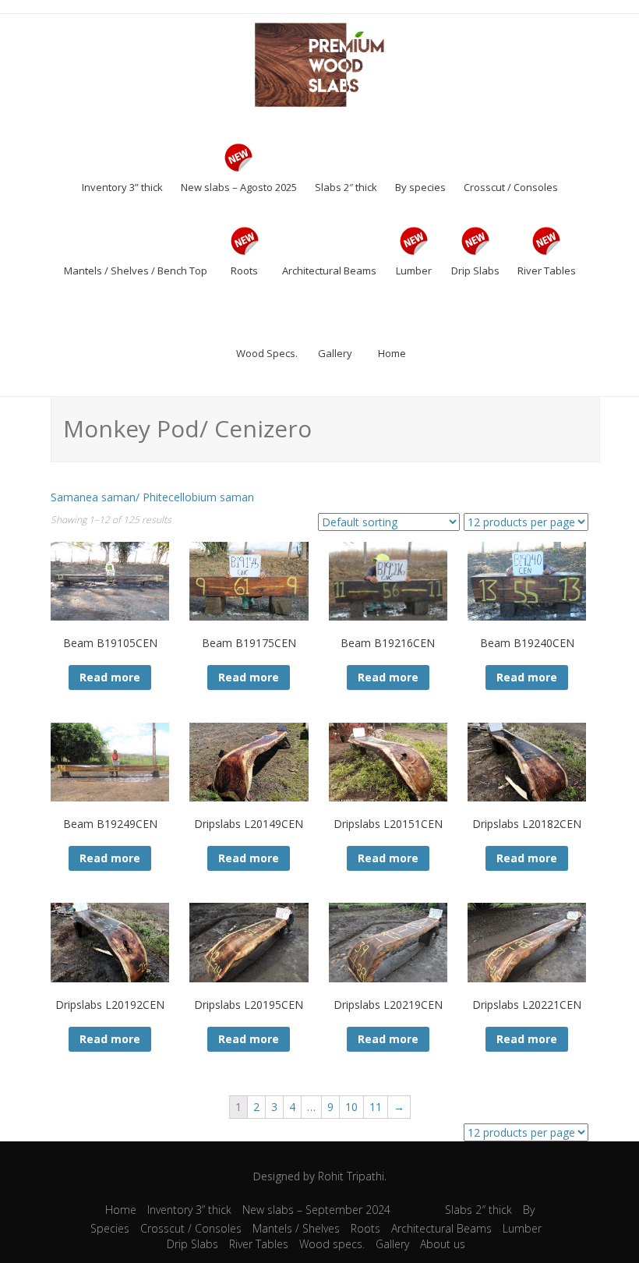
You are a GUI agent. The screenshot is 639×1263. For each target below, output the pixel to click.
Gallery (392, 1243)
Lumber (522, 1228)
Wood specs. (332, 1243)
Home (120, 1209)
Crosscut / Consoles (191, 1228)
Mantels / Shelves (296, 1228)
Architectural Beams (441, 1228)
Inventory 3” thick (189, 1209)
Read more (109, 677)
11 (375, 1106)
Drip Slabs (192, 1243)
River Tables (258, 1243)
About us (442, 1243)
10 (351, 1106)
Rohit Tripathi (351, 1176)
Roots (365, 1228)
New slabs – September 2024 (316, 1209)
